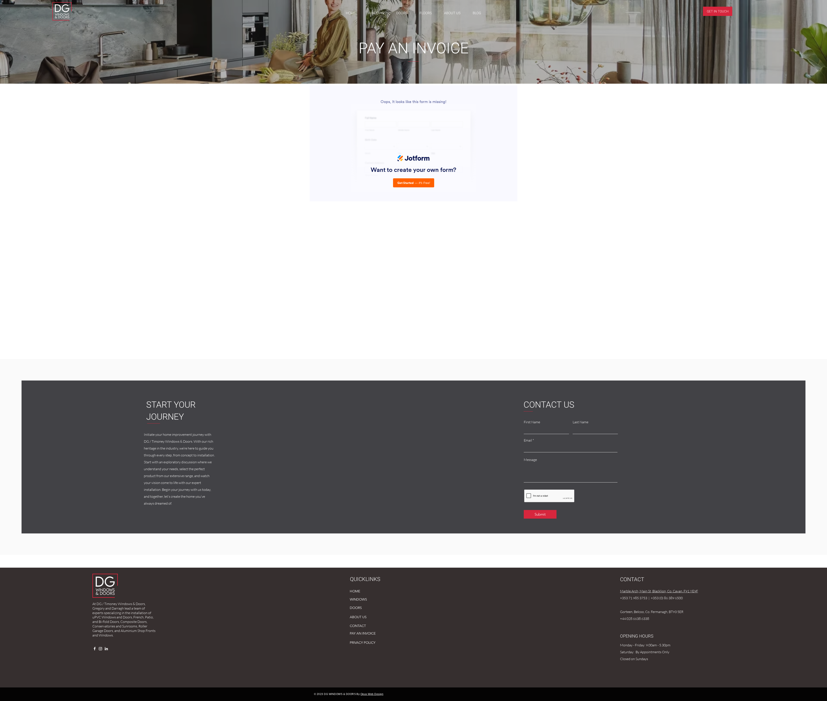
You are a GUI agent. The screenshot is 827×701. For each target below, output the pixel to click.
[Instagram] (100, 648)
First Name (532, 422)
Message (530, 459)
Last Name (580, 422)
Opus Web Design (372, 694)
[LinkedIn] (106, 648)
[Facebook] (94, 648)
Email (528, 440)
